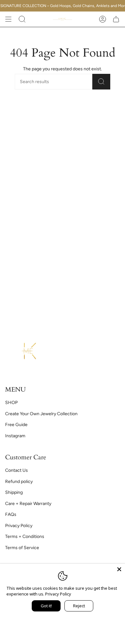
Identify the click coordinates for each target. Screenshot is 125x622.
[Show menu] (8, 19)
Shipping (14, 492)
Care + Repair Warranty (28, 503)
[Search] (101, 81)
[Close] (119, 569)
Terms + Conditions (24, 536)
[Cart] (116, 19)
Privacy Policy (18, 525)
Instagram (15, 436)
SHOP (11, 402)
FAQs (10, 514)
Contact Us (16, 470)
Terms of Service (22, 547)
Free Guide (16, 424)
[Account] (102, 19)
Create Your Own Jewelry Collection (41, 413)
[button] (22, 19)
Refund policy (19, 481)
